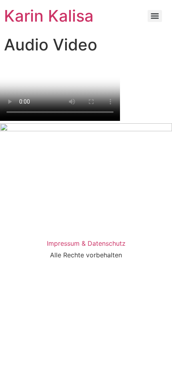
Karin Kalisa (49, 16)
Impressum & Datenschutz (86, 243)
